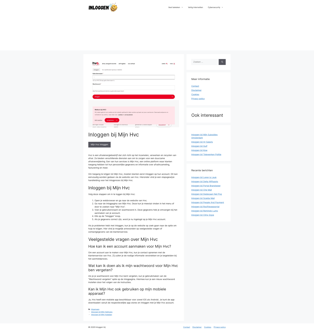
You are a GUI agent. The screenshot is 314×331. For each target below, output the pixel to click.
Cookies (195, 94)
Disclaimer (196, 90)
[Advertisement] (157, 33)
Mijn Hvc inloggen (99, 144)
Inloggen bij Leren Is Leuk (203, 177)
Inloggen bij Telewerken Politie (206, 154)
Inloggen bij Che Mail (201, 190)
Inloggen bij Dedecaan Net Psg (206, 194)
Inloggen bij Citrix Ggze (202, 215)
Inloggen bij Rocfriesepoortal (205, 206)
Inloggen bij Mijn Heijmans (101, 312)
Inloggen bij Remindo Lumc (204, 211)
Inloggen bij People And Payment (207, 202)
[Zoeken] (222, 62)
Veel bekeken (174, 7)
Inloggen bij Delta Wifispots (204, 181)
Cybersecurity (214, 7)
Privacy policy (198, 98)
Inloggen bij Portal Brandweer (206, 186)
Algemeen (95, 309)
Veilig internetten (195, 7)
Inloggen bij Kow (199, 150)
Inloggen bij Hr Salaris (202, 142)
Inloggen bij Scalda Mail (203, 198)
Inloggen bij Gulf (199, 146)
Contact (195, 86)
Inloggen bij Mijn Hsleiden (101, 315)
